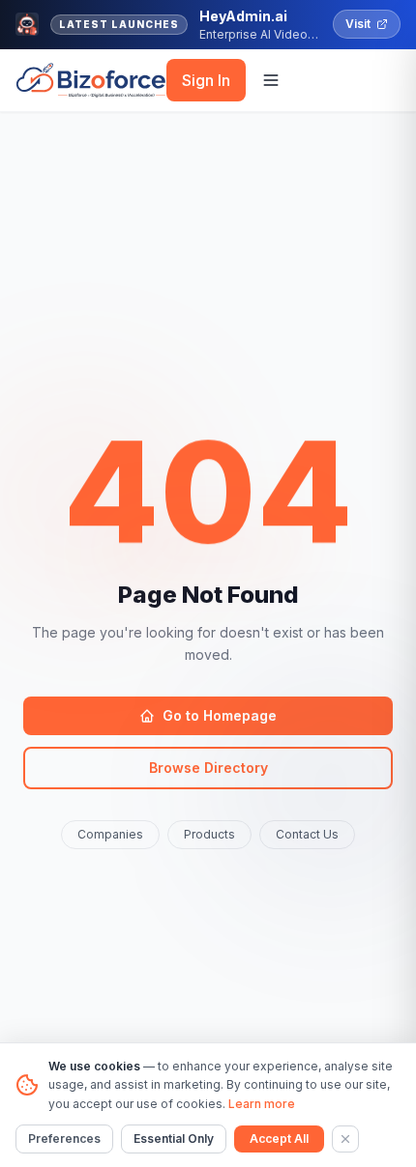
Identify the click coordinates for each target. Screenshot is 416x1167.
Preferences (64, 1138)
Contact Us (307, 834)
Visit (358, 23)
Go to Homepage (220, 715)
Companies (110, 834)
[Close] (345, 1139)
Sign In (206, 80)
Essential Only (174, 1138)
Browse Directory (208, 767)
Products (209, 834)
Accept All (279, 1138)
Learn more (261, 1103)
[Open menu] (270, 80)
